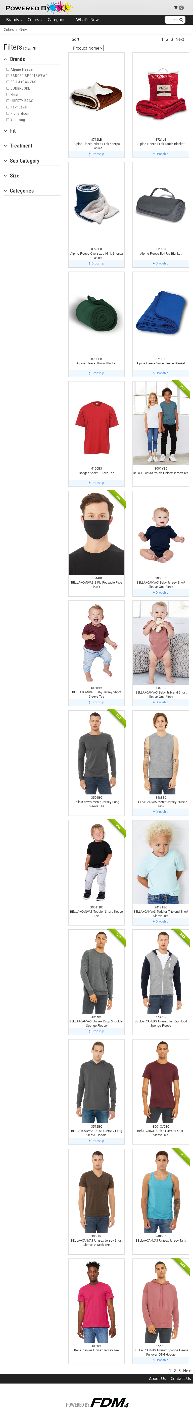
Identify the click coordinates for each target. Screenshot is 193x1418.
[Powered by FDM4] (96, 1402)
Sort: (76, 39)
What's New (87, 19)
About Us (157, 1378)
